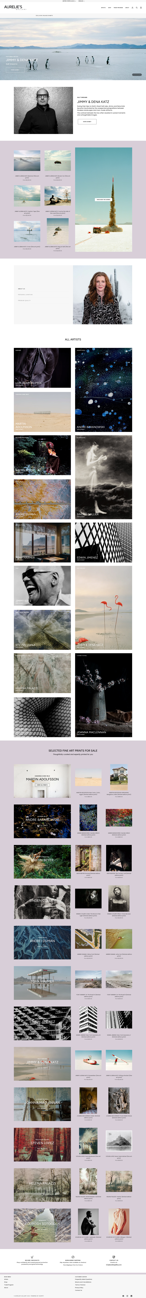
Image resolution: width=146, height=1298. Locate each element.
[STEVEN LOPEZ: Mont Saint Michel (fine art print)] (119, 1141)
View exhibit (15, 70)
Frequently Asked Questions (83, 1279)
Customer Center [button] (81, 1276)
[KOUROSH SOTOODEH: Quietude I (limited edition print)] (88, 1222)
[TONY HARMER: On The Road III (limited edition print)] (119, 979)
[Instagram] (127, 1296)
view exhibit (19, 429)
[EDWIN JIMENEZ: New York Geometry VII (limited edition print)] (88, 1020)
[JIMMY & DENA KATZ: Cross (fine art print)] (27, 231)
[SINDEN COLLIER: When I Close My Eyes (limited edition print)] (119, 898)
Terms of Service (80, 1285)
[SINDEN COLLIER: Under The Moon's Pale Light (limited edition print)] (88, 898)
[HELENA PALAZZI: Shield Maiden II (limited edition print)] (88, 1181)
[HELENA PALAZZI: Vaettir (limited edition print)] (119, 1181)
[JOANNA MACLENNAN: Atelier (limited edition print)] (88, 1100)
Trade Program (9, 1285)
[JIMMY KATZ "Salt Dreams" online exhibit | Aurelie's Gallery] (43, 110)
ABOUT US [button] (21, 283)
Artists (6, 1279)
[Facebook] (123, 1296)
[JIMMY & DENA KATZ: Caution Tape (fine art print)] (27, 196)
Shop (5, 1282)
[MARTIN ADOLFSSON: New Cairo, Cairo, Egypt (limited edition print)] (88, 777)
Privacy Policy (79, 1287)
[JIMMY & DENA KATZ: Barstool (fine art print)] (27, 160)
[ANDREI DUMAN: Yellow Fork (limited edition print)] (88, 939)
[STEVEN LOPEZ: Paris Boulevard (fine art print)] (88, 1141)
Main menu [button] (7, 1276)
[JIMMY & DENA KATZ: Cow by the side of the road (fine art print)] (58, 196)
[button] (103, 7)
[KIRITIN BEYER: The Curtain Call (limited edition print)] (119, 858)
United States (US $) (69, 1)
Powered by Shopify (37, 1296)
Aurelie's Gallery (21, 1296)
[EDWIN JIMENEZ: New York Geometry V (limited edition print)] (119, 1020)
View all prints (42, 785)
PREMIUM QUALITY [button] (24, 306)
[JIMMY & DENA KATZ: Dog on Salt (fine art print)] (58, 231)
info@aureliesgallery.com (114, 1264)
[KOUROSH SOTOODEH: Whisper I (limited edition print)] (119, 1222)
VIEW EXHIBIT (87, 121)
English (81, 1)
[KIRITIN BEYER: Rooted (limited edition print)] (88, 858)
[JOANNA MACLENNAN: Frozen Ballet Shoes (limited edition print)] (119, 1100)
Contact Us (78, 1290)
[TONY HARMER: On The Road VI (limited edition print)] (88, 979)
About (6, 1287)
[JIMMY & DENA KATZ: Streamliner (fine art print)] (88, 1060)
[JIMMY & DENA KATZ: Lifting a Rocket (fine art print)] (119, 1060)
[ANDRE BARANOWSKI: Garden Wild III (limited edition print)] (88, 817)
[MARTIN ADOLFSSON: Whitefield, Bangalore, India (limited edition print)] (119, 777)
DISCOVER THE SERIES (103, 199)
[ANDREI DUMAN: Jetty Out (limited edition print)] (119, 939)
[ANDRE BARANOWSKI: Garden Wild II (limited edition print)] (119, 817)
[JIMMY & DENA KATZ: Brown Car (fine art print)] (58, 160)
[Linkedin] (131, 1296)
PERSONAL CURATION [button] (25, 300)
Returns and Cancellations (83, 1282)
